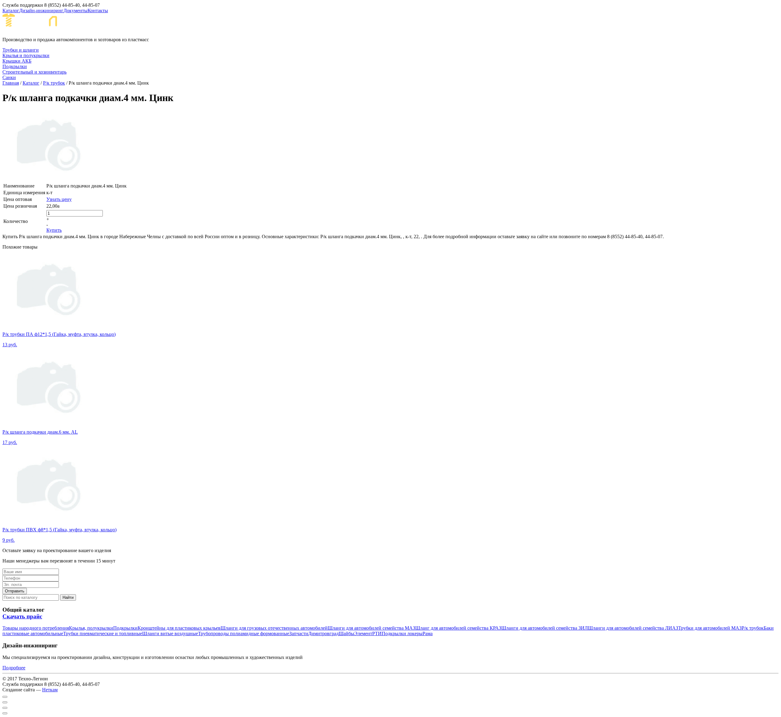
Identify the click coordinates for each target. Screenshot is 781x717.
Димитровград (323, 633)
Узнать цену (59, 199)
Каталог (10, 10)
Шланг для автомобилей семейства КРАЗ (458, 628)
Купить (54, 230)
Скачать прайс (22, 616)
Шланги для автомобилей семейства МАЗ (371, 628)
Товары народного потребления (35, 628)
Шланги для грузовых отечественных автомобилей (274, 628)
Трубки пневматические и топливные (102, 633)
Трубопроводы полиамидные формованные (243, 633)
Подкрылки (125, 628)
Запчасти (298, 633)
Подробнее (13, 667)
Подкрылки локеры (402, 633)
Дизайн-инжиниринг (41, 10)
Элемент (363, 633)
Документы (75, 10)
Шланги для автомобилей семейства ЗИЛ (544, 628)
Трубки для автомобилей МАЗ (710, 628)
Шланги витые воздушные (170, 633)
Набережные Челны (121, 24)
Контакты (98, 10)
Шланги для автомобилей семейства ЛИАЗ (633, 628)
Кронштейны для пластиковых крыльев (179, 628)
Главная (10, 83)
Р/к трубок (54, 83)
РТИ (377, 633)
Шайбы (346, 633)
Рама (428, 633)
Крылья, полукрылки (91, 628)
